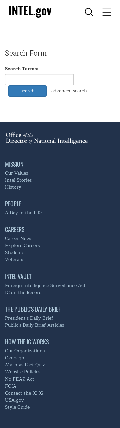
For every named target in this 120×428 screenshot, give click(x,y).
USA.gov (14, 400)
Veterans (14, 259)
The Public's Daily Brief (33, 309)
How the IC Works (27, 341)
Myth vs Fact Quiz (25, 365)
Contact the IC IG (24, 393)
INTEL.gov (29, 10)
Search (28, 91)
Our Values (16, 173)
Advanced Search (69, 91)
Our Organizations (25, 351)
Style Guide (17, 407)
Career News (18, 238)
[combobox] (39, 79)
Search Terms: (21, 69)
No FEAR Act (19, 379)
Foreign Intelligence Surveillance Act (45, 285)
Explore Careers (22, 245)
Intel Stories (18, 180)
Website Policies (22, 372)
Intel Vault (18, 276)
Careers (14, 229)
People (13, 203)
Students (14, 252)
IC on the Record (23, 292)
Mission (14, 163)
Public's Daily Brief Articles (34, 325)
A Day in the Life (23, 213)
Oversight (15, 358)
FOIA (10, 386)
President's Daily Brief (29, 318)
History (13, 187)
